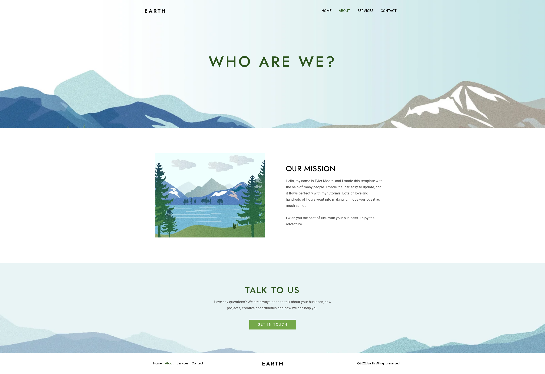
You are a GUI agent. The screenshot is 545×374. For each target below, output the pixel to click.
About (344, 11)
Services (365, 11)
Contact (389, 11)
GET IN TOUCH (272, 324)
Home (326, 11)
